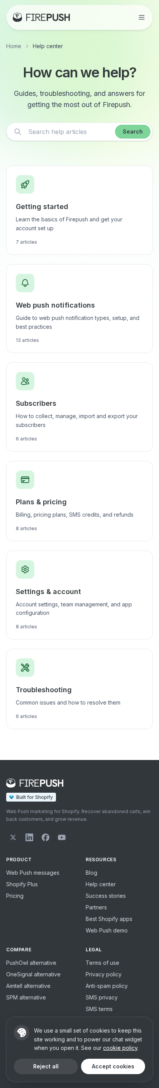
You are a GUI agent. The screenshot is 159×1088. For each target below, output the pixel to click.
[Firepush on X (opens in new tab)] (13, 837)
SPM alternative (26, 997)
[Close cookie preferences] (21, 1032)
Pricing (15, 895)
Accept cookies (113, 1066)
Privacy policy (104, 974)
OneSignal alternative (33, 974)
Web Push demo (107, 930)
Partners (96, 907)
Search (133, 131)
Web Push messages (32, 872)
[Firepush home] (41, 17)
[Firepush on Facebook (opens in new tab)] (45, 837)
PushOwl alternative (31, 962)
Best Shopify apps (109, 919)
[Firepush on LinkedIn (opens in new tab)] (29, 837)
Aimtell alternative (28, 986)
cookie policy (120, 1047)
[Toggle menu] (141, 17)
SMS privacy (102, 997)
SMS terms (99, 1009)
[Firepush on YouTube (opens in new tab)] (62, 837)
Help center (101, 884)
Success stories (106, 895)
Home (13, 46)
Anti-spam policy (107, 986)
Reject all (46, 1066)
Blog (91, 872)
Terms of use (102, 962)
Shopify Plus (22, 884)
